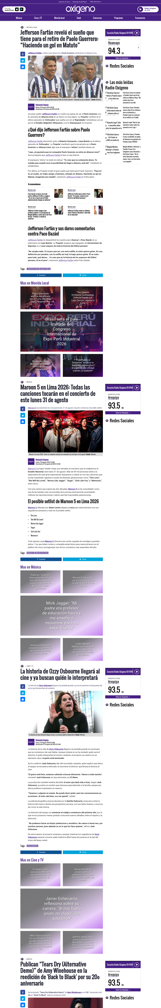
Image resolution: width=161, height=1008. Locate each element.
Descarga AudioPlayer (80, 2)
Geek (79, 17)
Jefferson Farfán (34, 53)
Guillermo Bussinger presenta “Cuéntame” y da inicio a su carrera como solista (40, 649)
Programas (118, 17)
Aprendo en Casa (64, 2)
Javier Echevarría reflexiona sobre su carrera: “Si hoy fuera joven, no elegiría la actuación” (62, 908)
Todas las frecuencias (122, 58)
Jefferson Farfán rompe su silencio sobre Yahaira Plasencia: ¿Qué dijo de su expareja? (79, 212)
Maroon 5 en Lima (42, 553)
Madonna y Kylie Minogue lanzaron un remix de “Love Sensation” (40, 365)
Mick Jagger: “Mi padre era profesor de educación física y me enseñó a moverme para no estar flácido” (61, 615)
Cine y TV (38, 17)
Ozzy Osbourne (45, 685)
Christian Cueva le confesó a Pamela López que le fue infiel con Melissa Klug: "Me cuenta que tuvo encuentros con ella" (132, 97)
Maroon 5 (32, 408)
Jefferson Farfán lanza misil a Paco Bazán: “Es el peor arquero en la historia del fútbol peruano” (79, 196)
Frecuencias (140, 17)
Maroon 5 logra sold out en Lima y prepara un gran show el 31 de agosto (83, 581)
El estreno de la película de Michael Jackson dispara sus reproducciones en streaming (40, 874)
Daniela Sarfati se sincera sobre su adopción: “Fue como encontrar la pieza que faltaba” (83, 874)
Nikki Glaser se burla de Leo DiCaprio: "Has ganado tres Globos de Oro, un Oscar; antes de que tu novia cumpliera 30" (40, 942)
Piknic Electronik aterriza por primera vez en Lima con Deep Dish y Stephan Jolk (40, 297)
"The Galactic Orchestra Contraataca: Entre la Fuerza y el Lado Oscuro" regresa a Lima (82, 297)
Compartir (42, 275)
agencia (43, 269)
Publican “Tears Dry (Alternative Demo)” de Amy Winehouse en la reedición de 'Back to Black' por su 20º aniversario (40, 582)
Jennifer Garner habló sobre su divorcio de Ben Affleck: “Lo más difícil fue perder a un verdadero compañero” (83, 942)
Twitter (84, 275)
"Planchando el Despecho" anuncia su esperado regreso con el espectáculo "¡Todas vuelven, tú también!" (83, 365)
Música (19, 17)
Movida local (59, 17)
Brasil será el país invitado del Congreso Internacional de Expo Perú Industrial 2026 (61, 331)
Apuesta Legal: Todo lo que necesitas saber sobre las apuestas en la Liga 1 (131, 125)
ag (49, 269)
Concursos (97, 17)
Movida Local (32, 27)
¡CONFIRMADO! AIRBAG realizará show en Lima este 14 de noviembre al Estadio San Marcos (83, 649)
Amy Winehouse (74, 992)
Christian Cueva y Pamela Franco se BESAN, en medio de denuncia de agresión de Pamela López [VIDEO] (132, 138)
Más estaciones (95, 1)
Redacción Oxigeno (42, 104)
